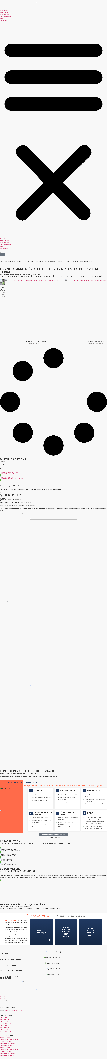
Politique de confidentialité (7, 1043)
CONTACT (3, 18)
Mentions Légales (5, 1037)
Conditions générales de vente (9, 1039)
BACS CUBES (4, 10)
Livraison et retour (5, 1041)
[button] (53, 129)
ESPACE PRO (4, 20)
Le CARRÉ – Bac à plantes (95, 341)
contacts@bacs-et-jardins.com (14, 1010)
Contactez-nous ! (5, 997)
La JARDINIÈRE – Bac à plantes (35, 341)
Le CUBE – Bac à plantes (2, 288)
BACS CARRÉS (4, 14)
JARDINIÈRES (4, 12)
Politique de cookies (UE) (7, 1045)
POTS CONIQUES (5, 16)
